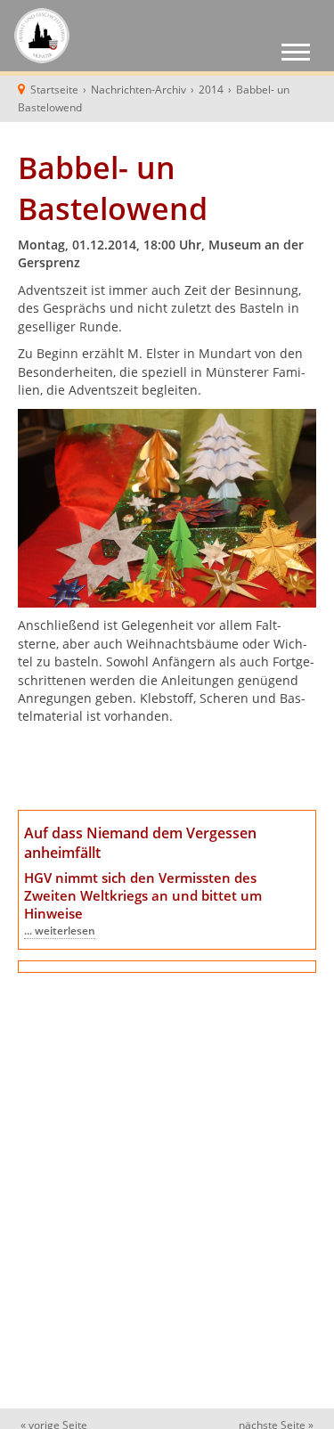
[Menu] (295, 54)
